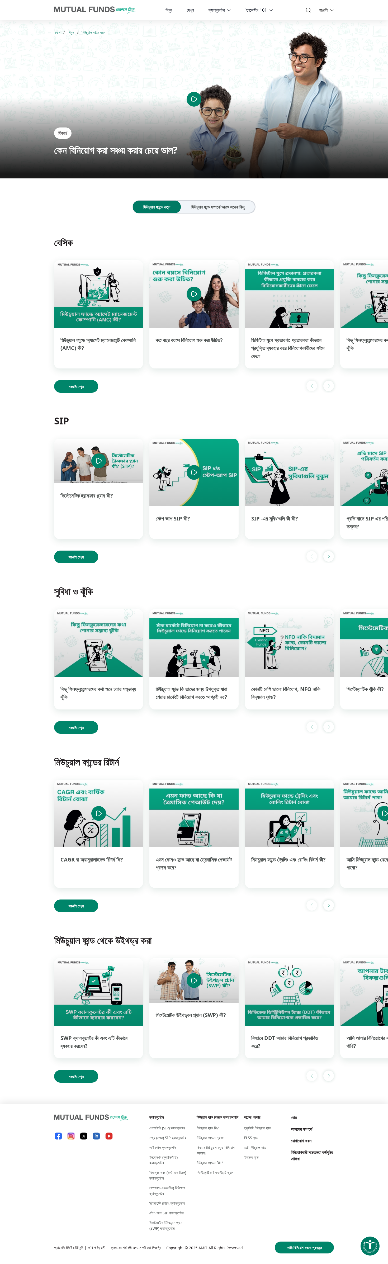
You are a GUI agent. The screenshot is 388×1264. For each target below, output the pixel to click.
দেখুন (190, 10)
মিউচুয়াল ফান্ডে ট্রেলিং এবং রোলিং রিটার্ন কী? (288, 859)
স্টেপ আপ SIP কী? (173, 518)
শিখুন (168, 10)
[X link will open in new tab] (83, 1136)
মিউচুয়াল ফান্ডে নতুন (93, 32)
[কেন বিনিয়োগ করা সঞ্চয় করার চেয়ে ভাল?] (194, 99)
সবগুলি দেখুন (76, 386)
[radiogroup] (194, 207)
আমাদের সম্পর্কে (301, 1129)
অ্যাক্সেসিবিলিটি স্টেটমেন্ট (68, 1247)
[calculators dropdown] (229, 10)
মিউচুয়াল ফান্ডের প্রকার (211, 1137)
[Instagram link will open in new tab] (71, 1136)
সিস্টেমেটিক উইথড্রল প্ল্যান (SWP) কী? (191, 1015)
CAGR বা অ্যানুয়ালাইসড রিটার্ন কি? (91, 859)
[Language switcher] (332, 10)
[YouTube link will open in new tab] (109, 1136)
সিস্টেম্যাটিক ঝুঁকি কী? (365, 689)
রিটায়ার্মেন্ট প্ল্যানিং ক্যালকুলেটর (167, 1203)
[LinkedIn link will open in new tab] (96, 1136)
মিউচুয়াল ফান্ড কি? (208, 1127)
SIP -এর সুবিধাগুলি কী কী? (274, 518)
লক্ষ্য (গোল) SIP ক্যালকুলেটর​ (167, 1137)
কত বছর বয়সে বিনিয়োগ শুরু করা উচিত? (189, 340)
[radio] (157, 207)
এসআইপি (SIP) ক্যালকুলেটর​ (167, 1127)
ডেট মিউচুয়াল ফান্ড (255, 1147)
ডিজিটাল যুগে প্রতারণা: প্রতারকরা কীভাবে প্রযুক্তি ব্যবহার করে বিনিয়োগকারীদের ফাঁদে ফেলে (287, 348)
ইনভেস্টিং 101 (256, 10)
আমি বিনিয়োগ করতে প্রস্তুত (304, 1247)
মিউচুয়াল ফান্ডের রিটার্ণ (210, 1162)
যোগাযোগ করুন (301, 1141)
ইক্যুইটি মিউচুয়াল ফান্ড (257, 1127)
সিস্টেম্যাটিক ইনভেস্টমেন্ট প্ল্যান (215, 1172)
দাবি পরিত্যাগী (96, 1247)
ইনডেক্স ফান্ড (251, 1157)
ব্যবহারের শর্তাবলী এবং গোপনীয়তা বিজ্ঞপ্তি (136, 1247)
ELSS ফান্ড (251, 1137)
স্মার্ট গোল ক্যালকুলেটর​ (162, 1147)
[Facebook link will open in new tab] (58, 1136)
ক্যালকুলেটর (217, 10)
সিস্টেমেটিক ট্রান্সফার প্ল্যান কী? (86, 495)
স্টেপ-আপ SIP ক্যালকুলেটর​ (166, 1212)
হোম (57, 32)
